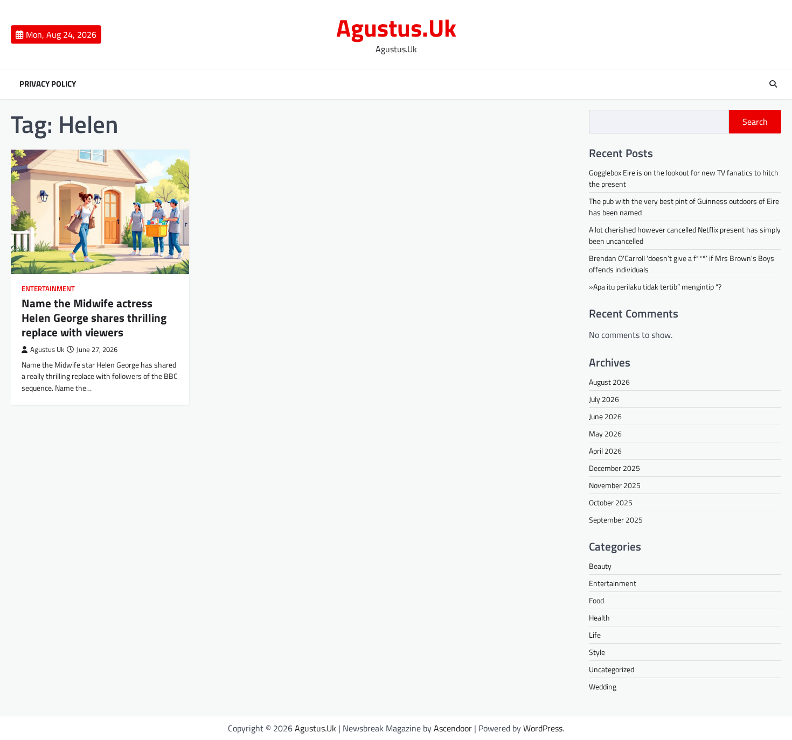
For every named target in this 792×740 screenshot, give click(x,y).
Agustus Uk (47, 349)
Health (599, 617)
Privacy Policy (47, 84)
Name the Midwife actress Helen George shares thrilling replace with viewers (94, 317)
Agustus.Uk (396, 27)
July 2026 (604, 399)
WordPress (542, 728)
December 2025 (614, 468)
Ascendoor (453, 728)
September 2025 (616, 519)
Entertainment (48, 289)
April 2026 (605, 450)
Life (595, 634)
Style (597, 652)
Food (596, 600)
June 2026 (605, 416)
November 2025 (615, 485)
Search (755, 121)
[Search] (773, 84)
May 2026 (605, 433)
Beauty (600, 566)
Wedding (602, 686)
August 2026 (609, 381)
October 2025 (611, 502)
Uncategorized (611, 669)
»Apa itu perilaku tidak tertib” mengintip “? (655, 286)
